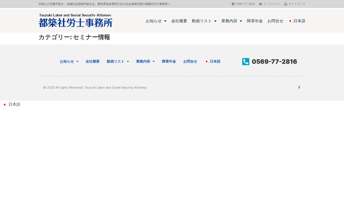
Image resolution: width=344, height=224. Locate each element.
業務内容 (229, 21)
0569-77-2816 (274, 61)
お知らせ (154, 21)
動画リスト (202, 21)
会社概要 (179, 21)
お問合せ (275, 21)
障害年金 (255, 21)
